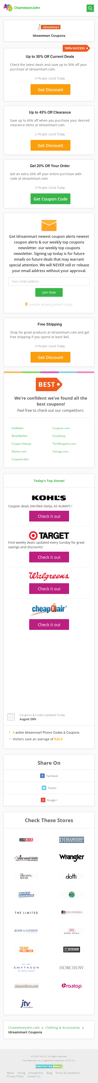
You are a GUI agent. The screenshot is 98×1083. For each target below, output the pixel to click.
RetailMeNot (19, 436)
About (10, 1073)
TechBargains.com (64, 444)
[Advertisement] (49, 208)
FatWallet (17, 428)
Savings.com (60, 451)
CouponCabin (20, 459)
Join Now (49, 292)
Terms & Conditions (67, 1073)
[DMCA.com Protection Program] (49, 1066)
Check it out (49, 516)
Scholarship (35, 1073)
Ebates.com (19, 451)
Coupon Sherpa (21, 444)
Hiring (21, 1073)
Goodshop (58, 436)
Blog (49, 1073)
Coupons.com (61, 428)
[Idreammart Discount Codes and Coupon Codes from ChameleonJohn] (22, 7)
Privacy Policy (15, 1076)
